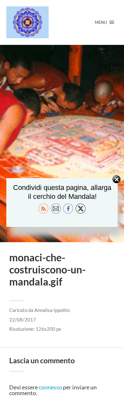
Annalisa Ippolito (52, 310)
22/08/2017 (22, 319)
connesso (50, 387)
